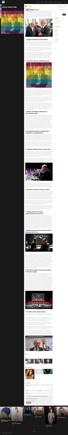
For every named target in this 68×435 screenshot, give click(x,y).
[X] (27, 9)
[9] (28, 187)
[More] (38, 9)
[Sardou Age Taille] (48, 361)
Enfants (56, 41)
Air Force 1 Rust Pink (57, 22)
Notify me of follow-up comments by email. (31, 398)
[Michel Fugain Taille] (39, 361)
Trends (56, 42)
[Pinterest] (32, 9)
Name (27, 390)
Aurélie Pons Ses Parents (61, 417)
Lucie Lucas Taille (57, 23)
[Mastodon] (33, 9)
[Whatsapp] (36, 9)
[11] (37, 209)
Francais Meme (30, 6)
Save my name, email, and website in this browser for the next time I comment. (37, 396)
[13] (34, 228)
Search (56, 13)
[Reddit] (29, 9)
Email (40, 390)
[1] (34, 58)
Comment (27, 385)
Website (27, 393)
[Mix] (35, 9)
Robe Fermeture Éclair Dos (58, 20)
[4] (33, 109)
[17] (48, 289)
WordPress (6, 433)
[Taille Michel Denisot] (29, 361)
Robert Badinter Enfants (58, 21)
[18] (49, 289)
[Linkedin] (30, 9)
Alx (11, 433)
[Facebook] (26, 9)
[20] (25, 334)
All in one (56, 40)
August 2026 (56, 31)
